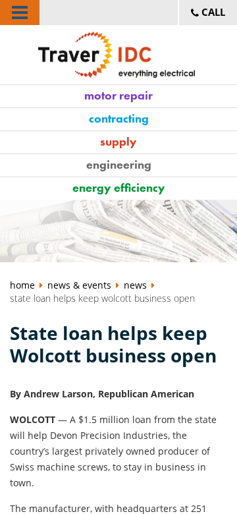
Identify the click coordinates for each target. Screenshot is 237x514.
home (24, 285)
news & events (79, 285)
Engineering (118, 164)
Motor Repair (118, 95)
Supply (118, 141)
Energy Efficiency (118, 187)
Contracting (119, 118)
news (135, 285)
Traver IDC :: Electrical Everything (118, 55)
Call (212, 11)
